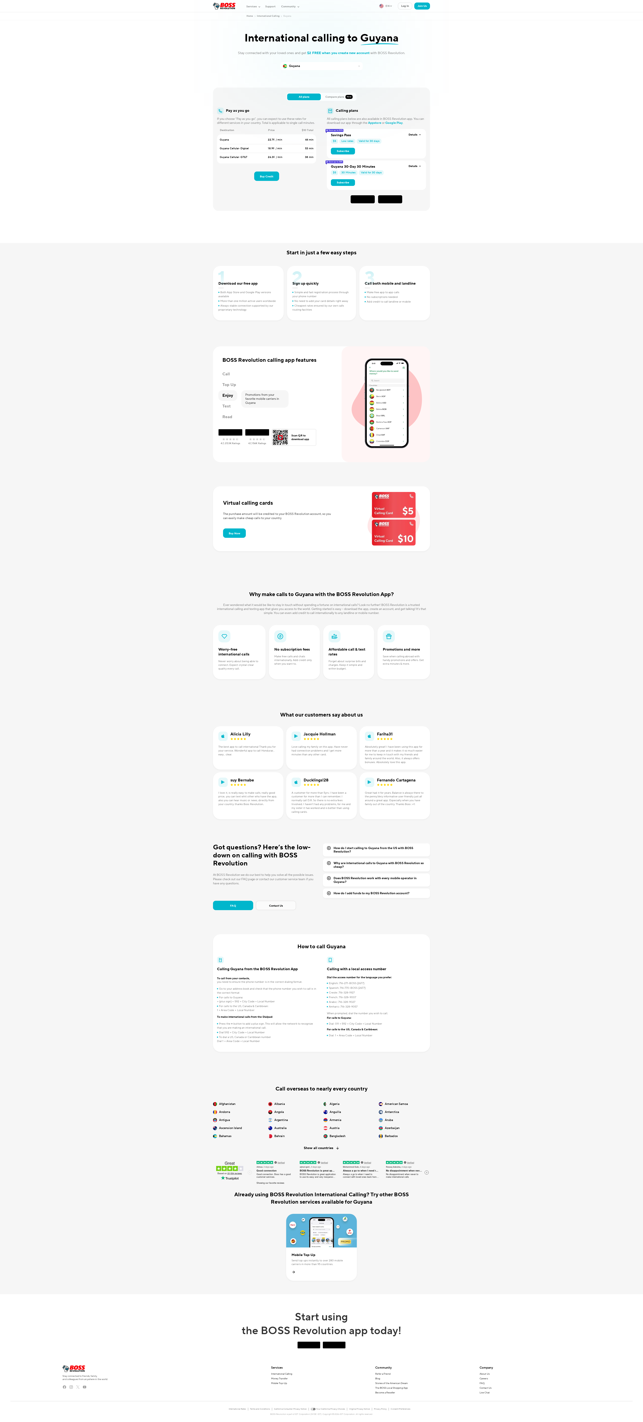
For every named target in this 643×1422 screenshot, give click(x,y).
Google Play (394, 123)
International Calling (281, 1373)
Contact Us (276, 905)
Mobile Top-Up (279, 1383)
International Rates (237, 1409)
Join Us (422, 6)
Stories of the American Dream (391, 1383)
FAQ (233, 905)
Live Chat (485, 1392)
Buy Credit (266, 176)
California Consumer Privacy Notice (290, 1409)
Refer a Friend (382, 1373)
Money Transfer (279, 1378)
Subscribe (343, 151)
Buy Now (234, 533)
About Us (485, 1373)
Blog (377, 1378)
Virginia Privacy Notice (359, 1409)
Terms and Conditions (260, 1409)
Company (486, 1368)
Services (277, 1368)
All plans (304, 97)
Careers (484, 1378)
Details (413, 134)
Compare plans (338, 97)
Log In (405, 6)
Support (270, 6)
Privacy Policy (380, 1409)
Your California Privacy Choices (330, 1409)
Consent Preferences (400, 1409)
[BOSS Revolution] (224, 6)
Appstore (374, 123)
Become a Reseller (385, 1392)
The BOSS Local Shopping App (391, 1388)
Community (383, 1368)
